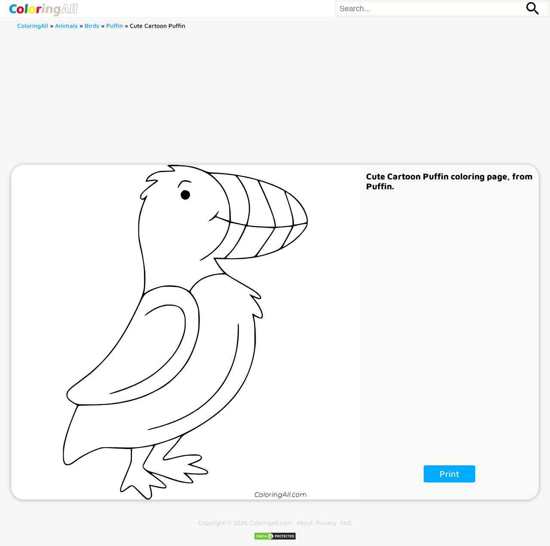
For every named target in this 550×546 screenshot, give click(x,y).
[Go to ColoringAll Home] (43, 8)
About (304, 522)
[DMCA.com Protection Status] (275, 538)
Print (449, 474)
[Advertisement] (275, 100)
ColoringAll (32, 25)
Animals (66, 25)
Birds (92, 25)
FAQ (345, 522)
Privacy (326, 522)
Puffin (114, 25)
